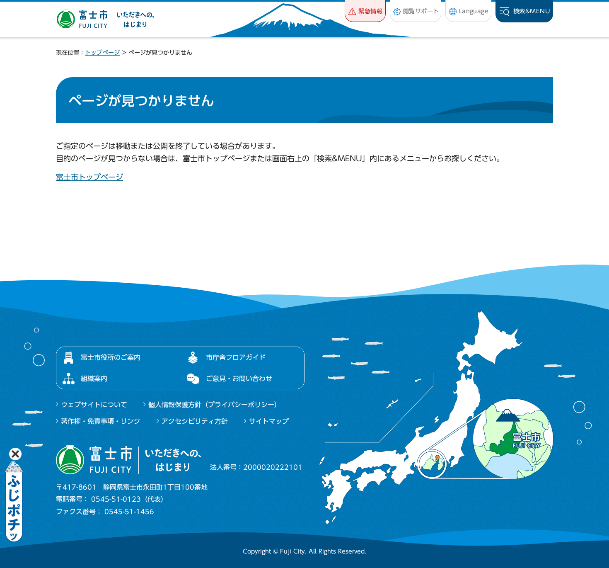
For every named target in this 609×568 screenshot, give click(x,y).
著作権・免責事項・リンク (100, 421)
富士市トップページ (89, 177)
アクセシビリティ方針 (195, 421)
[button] (365, 11)
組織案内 (94, 378)
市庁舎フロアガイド (236, 357)
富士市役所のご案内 (110, 357)
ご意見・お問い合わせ (239, 378)
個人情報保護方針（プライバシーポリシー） (214, 404)
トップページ (102, 53)
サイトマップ (269, 421)
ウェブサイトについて (94, 404)
